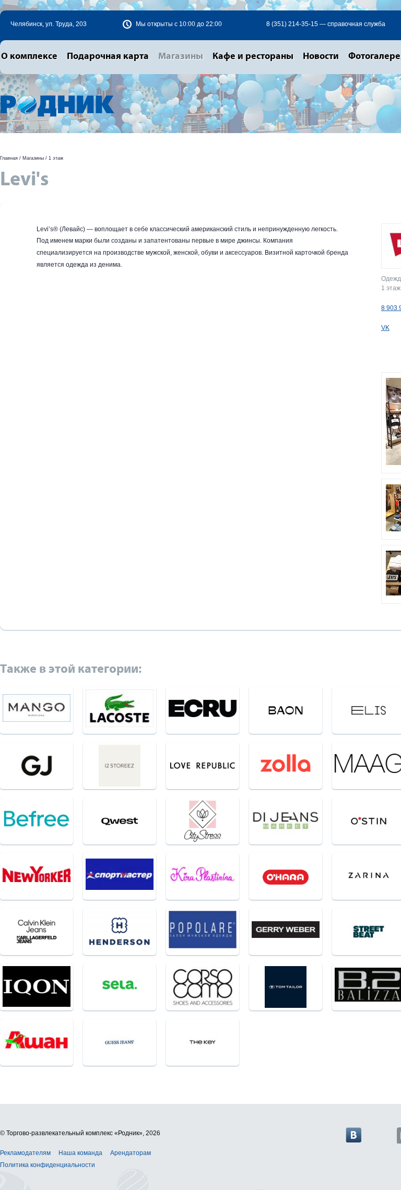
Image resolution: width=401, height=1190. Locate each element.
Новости (321, 56)
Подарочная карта (108, 56)
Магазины (180, 56)
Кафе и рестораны (253, 56)
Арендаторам (130, 1153)
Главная (9, 158)
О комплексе (29, 56)
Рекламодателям (25, 1153)
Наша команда (80, 1153)
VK (385, 327)
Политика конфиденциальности (47, 1165)
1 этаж (56, 158)
